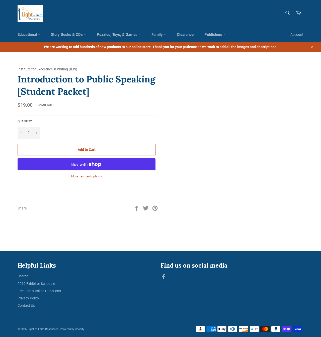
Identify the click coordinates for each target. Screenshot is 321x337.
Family (157, 34)
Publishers (213, 34)
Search (23, 276)
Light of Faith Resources (43, 329)
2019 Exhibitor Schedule (36, 284)
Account (296, 35)
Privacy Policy (28, 298)
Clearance (185, 34)
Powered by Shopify (72, 329)
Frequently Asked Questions (39, 291)
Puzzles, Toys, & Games (117, 34)
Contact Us (26, 305)
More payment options (86, 176)
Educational (28, 34)
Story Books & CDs (67, 34)
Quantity (25, 121)
